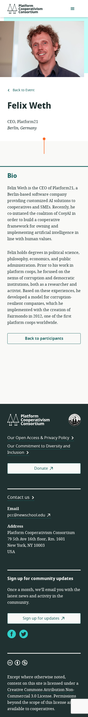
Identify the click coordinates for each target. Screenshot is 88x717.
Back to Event (23, 90)
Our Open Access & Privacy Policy (38, 438)
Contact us (18, 497)
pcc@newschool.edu (26, 515)
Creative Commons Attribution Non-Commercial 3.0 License (40, 693)
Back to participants (44, 338)
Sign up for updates (41, 618)
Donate (41, 468)
